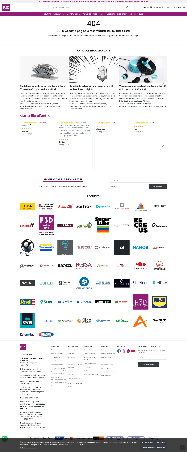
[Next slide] (163, 83)
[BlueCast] (27, 247)
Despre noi (54, 350)
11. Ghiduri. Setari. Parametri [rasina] (92, 103)
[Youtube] (133, 351)
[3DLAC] (159, 206)
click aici (105, 35)
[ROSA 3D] (84, 266)
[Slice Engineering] (84, 320)
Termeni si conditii (57, 354)
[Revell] (27, 302)
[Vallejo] (103, 301)
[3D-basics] (103, 247)
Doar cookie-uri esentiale (154, 448)
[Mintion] (122, 320)
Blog (141, 14)
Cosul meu (71, 354)
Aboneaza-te (158, 187)
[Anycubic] (84, 301)
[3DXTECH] (84, 247)
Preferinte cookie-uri (77, 444)
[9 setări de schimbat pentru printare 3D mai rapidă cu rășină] (93, 69)
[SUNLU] (46, 283)
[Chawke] (27, 334)
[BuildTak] (65, 225)
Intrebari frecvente (90, 363)
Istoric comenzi (106, 368)
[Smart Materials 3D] (140, 206)
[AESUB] (103, 283)
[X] (129, 351)
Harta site (87, 367)
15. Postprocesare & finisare (139, 103)
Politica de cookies (119, 442)
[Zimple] (159, 283)
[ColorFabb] (27, 206)
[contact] (180, 7)
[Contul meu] (158, 7)
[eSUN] (46, 302)
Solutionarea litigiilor (91, 374)
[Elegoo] (46, 321)
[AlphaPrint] (140, 321)
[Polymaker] (103, 206)
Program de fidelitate (108, 354)
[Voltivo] (84, 225)
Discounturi (71, 371)
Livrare (70, 361)
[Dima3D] (65, 206)
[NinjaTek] (27, 225)
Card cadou (122, 14)
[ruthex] (27, 283)
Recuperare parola (107, 365)
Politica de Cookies (57, 365)
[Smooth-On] (46, 247)
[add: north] (27, 266)
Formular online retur (107, 372)
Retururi (70, 374)
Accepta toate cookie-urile (154, 442)
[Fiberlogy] (140, 283)
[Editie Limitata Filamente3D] (140, 302)
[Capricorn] (103, 320)
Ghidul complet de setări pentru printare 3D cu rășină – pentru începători (42, 88)
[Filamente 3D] (18, 7)
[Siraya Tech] (159, 247)
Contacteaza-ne (89, 350)
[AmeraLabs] (122, 283)
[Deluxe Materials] (46, 334)
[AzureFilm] (65, 301)
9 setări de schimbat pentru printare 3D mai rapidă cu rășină (91, 88)
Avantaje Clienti (106, 357)
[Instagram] (124, 351)
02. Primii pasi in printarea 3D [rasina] (43, 103)
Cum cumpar (72, 350)
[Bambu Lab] (65, 283)
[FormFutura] (46, 206)
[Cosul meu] (170, 7)
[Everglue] (159, 265)
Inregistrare (104, 361)
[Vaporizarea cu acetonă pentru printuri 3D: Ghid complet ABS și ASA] (143, 69)
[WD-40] (159, 302)
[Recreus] (140, 225)
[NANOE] (140, 247)
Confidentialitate (56, 357)
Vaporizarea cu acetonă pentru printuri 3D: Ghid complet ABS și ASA (143, 88)
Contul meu (105, 350)
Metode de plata (73, 357)
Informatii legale (89, 354)
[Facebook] (119, 351)
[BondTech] (46, 265)
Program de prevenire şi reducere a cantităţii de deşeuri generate (58, 370)
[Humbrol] (122, 302)
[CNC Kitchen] (84, 283)
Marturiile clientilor (57, 361)
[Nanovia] (122, 225)
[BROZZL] (65, 265)
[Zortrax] (84, 206)
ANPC (86, 371)
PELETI (95, 14)
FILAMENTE (87, 14)
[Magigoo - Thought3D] (65, 247)
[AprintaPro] (122, 206)
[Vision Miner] (122, 247)
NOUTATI (47, 14)
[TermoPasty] (65, 320)
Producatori (58, 14)
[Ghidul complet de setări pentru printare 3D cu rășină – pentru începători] (44, 69)
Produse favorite (106, 376)
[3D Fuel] (103, 265)
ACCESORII (111, 14)
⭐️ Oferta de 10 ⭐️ (73, 14)
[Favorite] (147, 7)
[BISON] (27, 320)
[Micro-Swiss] (122, 266)
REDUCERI (133, 14)
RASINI (102, 14)
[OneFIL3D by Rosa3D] (159, 321)
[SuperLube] (103, 225)
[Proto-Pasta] (159, 225)
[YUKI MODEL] (140, 265)
